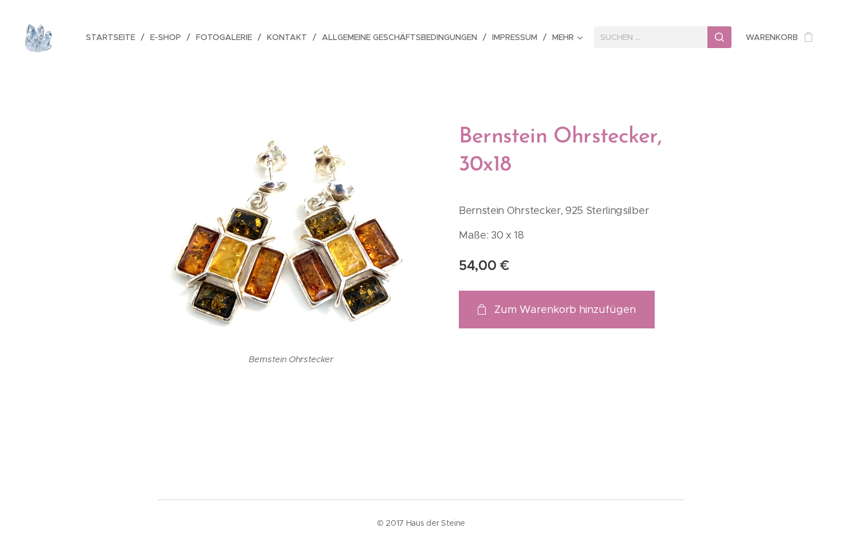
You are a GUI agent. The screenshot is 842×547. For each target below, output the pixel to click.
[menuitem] (113, 37)
